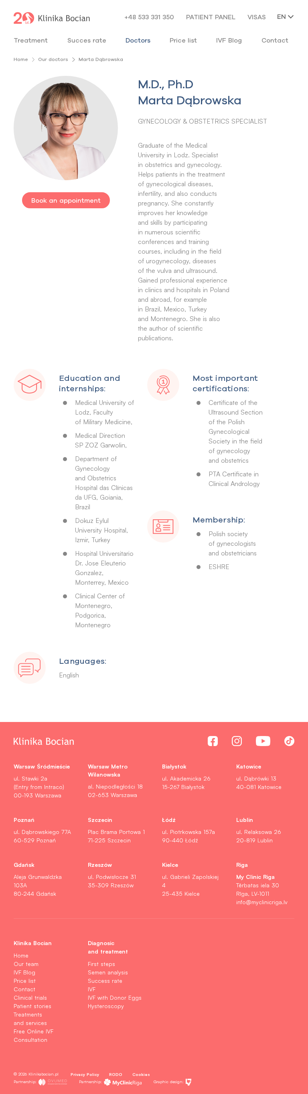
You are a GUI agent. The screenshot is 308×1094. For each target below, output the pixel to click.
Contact (24, 989)
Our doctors (53, 59)
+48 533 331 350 (149, 16)
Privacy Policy (85, 1074)
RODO (115, 1074)
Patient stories (32, 1005)
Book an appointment (66, 200)
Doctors (138, 40)
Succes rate (86, 40)
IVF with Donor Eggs (115, 997)
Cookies (141, 1074)
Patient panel (210, 16)
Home (21, 59)
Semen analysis (108, 972)
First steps (101, 963)
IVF (91, 989)
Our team (26, 963)
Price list (25, 980)
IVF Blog (229, 40)
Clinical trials (30, 997)
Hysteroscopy (106, 1005)
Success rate (105, 980)
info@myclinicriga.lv (262, 902)
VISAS (256, 16)
